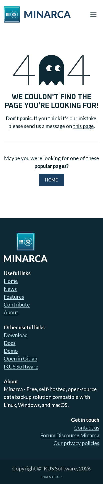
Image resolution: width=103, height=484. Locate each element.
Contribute (17, 304)
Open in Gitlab (20, 358)
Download (16, 335)
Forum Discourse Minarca (69, 435)
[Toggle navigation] (93, 14)
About (11, 312)
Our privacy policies (76, 443)
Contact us (86, 427)
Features (14, 296)
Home (51, 180)
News (10, 289)
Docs (10, 343)
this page (83, 126)
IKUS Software (21, 366)
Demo (11, 350)
